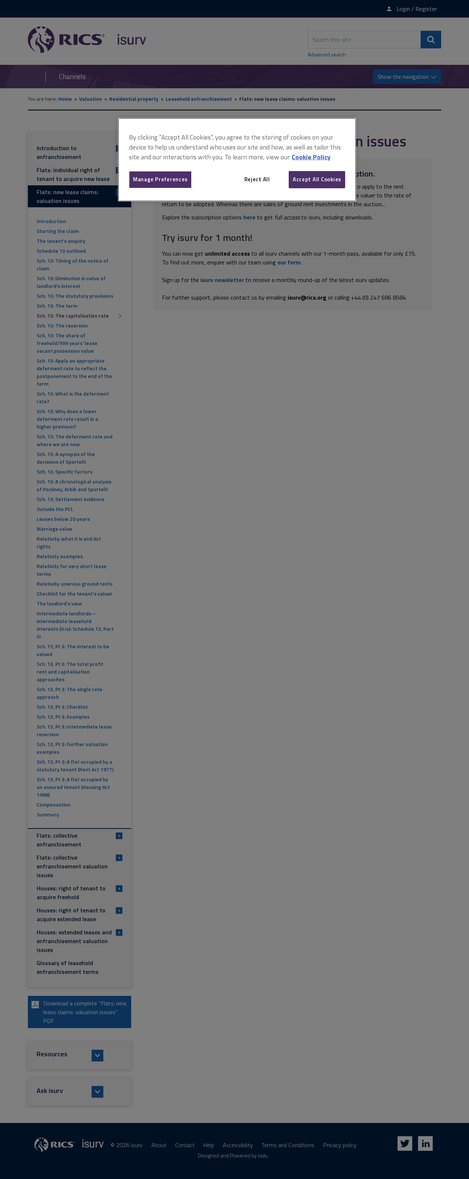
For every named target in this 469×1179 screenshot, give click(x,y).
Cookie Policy (311, 157)
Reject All (257, 179)
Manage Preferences (160, 179)
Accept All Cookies (317, 179)
